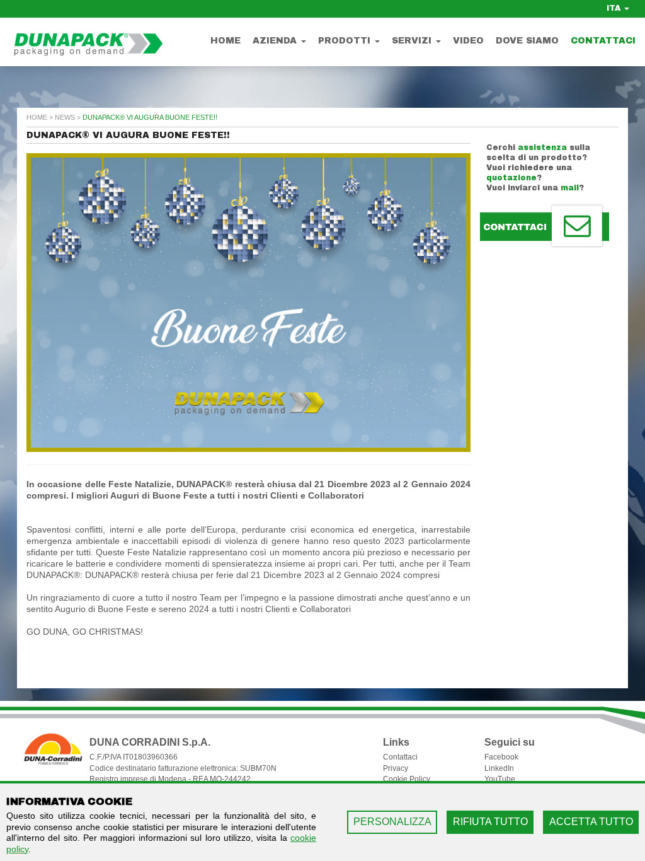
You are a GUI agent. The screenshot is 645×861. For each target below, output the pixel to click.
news (65, 117)
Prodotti (346, 40)
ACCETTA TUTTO (591, 821)
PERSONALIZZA (392, 821)
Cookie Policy (406, 779)
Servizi (413, 40)
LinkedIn (499, 768)
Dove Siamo (527, 40)
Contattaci (603, 40)
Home (225, 40)
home (36, 117)
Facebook (501, 757)
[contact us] (544, 226)
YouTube (499, 779)
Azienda (276, 40)
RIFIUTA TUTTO (490, 821)
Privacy (395, 768)
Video (468, 40)
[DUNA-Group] (82, 39)
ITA (615, 8)
